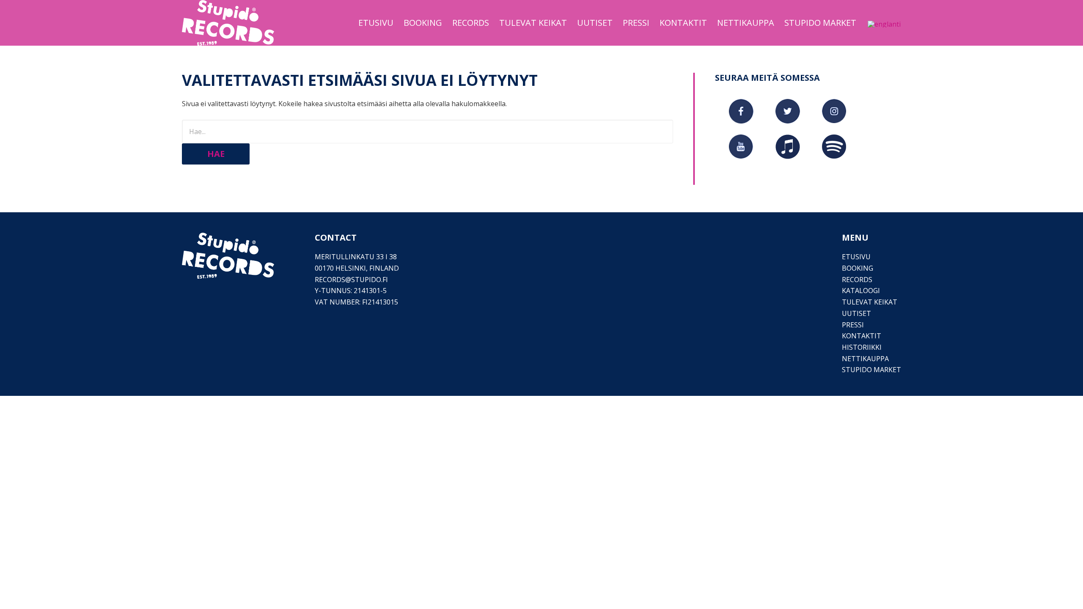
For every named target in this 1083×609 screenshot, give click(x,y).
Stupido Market (871, 369)
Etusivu (856, 256)
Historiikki (862, 347)
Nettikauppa (865, 358)
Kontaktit (861, 335)
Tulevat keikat (869, 302)
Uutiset (856, 313)
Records (857, 279)
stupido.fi (369, 279)
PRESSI (853, 324)
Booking (857, 268)
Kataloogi (861, 290)
